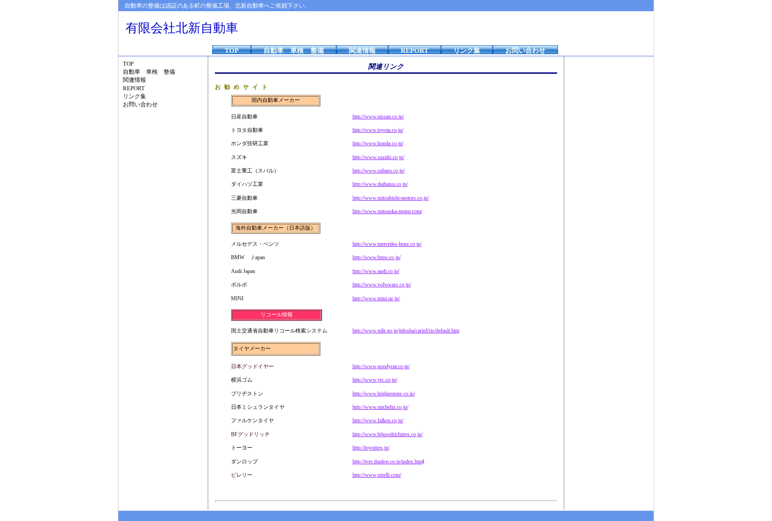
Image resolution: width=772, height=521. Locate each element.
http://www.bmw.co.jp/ (376, 257)
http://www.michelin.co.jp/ (380, 407)
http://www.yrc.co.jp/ (374, 380)
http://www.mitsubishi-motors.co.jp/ (390, 198)
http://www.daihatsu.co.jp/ (380, 184)
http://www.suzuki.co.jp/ (378, 157)
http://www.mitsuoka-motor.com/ (387, 211)
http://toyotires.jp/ (371, 448)
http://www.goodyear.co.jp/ (381, 366)
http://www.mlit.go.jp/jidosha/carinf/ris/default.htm (405, 331)
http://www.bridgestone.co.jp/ (383, 394)
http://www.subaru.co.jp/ (378, 171)
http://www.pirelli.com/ (376, 475)
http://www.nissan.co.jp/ (378, 116)
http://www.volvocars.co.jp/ (381, 285)
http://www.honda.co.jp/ (377, 143)
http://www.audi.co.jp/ (375, 271)
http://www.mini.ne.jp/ (376, 298)
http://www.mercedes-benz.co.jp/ (387, 244)
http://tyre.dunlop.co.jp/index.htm (387, 461)
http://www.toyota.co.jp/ (377, 130)
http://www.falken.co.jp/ (377, 420)
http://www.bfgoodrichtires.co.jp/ (387, 434)
